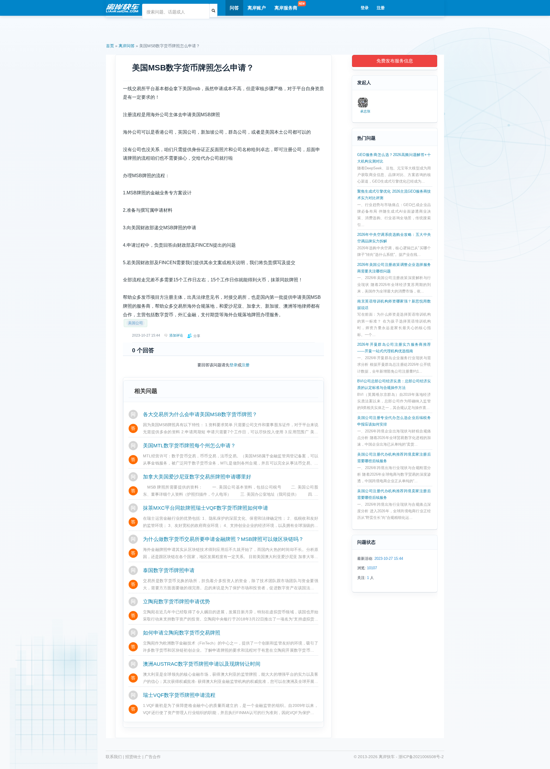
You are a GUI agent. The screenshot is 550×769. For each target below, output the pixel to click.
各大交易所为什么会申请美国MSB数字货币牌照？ (200, 414)
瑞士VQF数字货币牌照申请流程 (179, 695)
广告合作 (153, 756)
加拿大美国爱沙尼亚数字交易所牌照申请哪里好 (197, 477)
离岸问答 (127, 46)
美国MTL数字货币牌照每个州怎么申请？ (189, 445)
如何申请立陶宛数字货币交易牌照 (181, 633)
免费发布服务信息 (394, 60)
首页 (110, 46)
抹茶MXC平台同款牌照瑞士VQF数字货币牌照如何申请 (205, 508)
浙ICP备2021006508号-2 (421, 756)
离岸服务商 (285, 7)
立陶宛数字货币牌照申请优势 (176, 601)
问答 (234, 7)
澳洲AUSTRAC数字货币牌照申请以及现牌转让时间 (201, 664)
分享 (196, 336)
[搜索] (213, 10)
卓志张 (365, 111)
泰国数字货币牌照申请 (169, 570)
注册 (381, 7)
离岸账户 (256, 7)
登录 (365, 7)
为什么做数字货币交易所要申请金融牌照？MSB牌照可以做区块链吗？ (223, 539)
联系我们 (114, 756)
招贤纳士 (133, 756)
